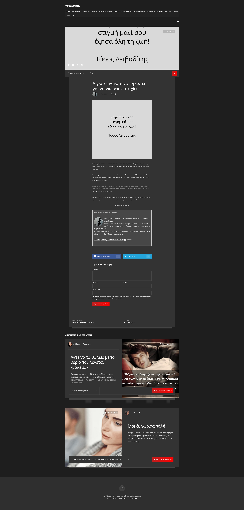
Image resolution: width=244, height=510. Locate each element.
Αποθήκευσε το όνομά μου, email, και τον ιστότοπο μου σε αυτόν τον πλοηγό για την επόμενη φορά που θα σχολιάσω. (121, 298)
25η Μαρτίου (70, 15)
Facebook (86, 11)
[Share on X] (69, 65)
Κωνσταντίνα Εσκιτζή (108, 94)
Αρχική (68, 11)
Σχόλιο (95, 269)
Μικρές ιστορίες (139, 11)
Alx (136, 498)
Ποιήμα (175, 11)
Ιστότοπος (96, 289)
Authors (94, 11)
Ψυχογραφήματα (126, 11)
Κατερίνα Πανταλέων (84, 344)
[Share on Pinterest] (77, 65)
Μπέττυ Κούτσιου (139, 413)
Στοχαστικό (151, 11)
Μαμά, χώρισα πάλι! (146, 426)
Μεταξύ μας (72, 5)
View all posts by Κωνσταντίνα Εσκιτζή (109, 240)
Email (125, 282)
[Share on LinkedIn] (81, 65)
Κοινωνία (168, 11)
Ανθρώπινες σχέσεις (105, 11)
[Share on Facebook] (73, 65)
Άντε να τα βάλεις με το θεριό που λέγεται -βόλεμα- (93, 362)
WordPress (123, 498)
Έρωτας (116, 11)
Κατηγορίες (76, 11)
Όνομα (95, 282)
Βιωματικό (160, 11)
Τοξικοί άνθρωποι (102, 459)
